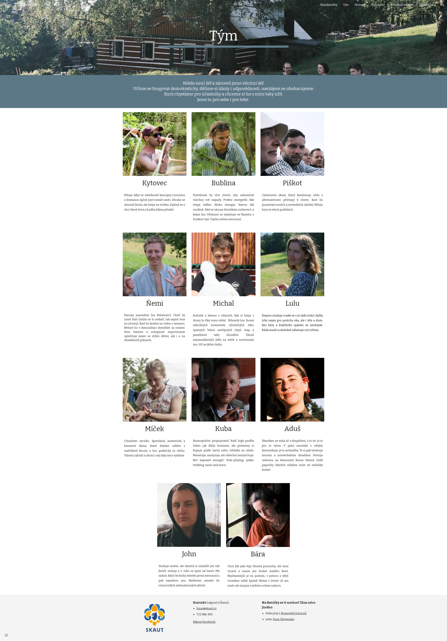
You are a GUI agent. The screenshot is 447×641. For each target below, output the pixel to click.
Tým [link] (346, 4)
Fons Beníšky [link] (328, 4)
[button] (443, 5)
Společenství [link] (427, 4)
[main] (223, 37)
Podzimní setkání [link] (402, 4)
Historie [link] (360, 4)
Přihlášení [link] (378, 4)
